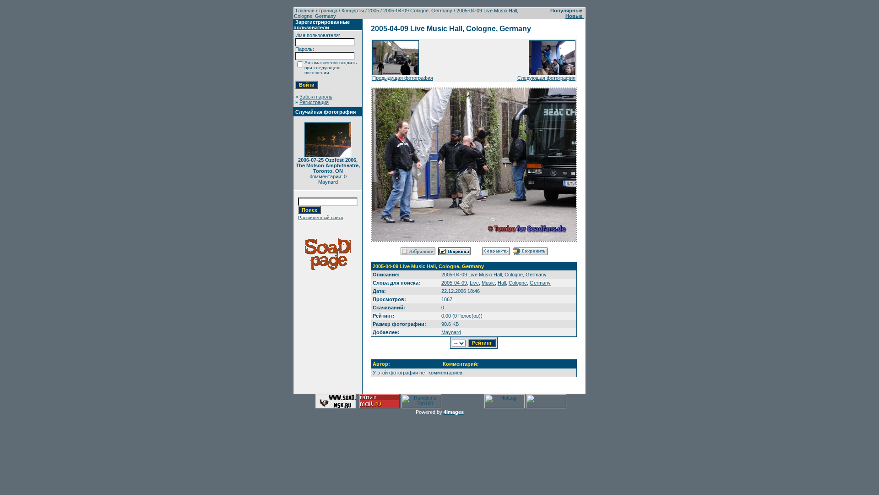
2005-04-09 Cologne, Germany (417, 10)
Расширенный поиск (320, 217)
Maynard (451, 332)
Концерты (353, 10)
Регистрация (314, 102)
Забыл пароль (315, 96)
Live (474, 283)
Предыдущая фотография (402, 78)
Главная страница (316, 10)
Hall (502, 283)
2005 (373, 10)
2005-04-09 (454, 283)
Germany (540, 283)
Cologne (518, 283)
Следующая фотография (546, 78)
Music (488, 283)
